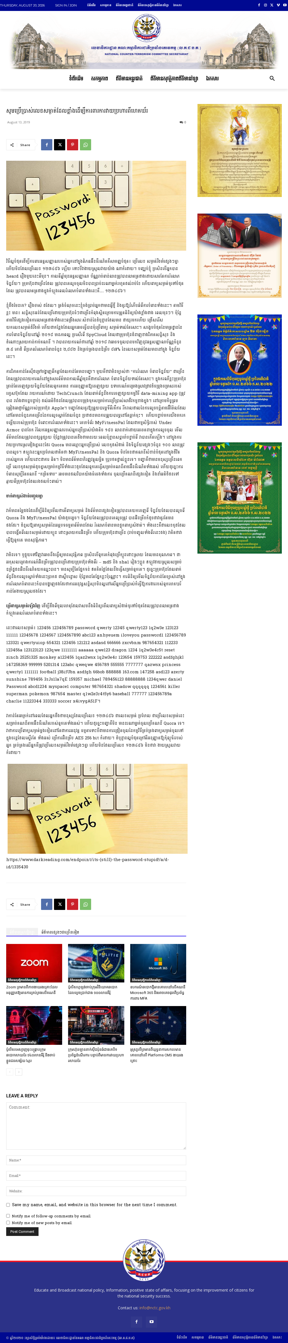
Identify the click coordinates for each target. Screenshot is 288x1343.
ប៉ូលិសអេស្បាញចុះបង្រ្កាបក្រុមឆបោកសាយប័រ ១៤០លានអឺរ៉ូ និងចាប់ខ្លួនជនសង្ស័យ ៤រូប (30, 1055)
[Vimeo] (278, 5)
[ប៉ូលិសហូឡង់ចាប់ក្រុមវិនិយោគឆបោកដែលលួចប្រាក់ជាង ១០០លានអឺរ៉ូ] (96, 963)
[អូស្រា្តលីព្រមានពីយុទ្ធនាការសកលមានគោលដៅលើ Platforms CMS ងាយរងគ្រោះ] (158, 1025)
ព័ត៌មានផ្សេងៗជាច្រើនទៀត (60, 932)
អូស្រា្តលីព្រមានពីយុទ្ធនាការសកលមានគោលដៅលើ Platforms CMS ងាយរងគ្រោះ (156, 1055)
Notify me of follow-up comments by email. (51, 1216)
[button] (272, 79)
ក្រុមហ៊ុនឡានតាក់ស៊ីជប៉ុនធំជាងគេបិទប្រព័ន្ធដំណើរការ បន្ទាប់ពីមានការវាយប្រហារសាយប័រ (96, 1055)
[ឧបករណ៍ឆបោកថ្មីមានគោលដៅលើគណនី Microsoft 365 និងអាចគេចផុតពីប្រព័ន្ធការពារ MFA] (158, 963)
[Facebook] (259, 5)
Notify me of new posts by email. (42, 1223)
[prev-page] (9, 1071)
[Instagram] (265, 5)
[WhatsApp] (85, 144)
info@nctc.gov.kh (155, 1307)
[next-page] (18, 1071)
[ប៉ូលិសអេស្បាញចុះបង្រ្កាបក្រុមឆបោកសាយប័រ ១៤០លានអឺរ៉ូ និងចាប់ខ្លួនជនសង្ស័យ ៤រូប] (34, 1025)
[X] (272, 5)
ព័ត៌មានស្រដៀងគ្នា (22, 932)
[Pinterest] (72, 144)
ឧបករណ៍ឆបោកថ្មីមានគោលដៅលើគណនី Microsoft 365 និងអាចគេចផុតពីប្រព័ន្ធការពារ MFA (157, 992)
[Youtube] (285, 5)
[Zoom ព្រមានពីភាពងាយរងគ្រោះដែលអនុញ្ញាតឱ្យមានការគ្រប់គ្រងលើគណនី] (34, 963)
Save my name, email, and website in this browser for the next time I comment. (94, 1204)
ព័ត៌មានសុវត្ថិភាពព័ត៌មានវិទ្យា (22, 980)
